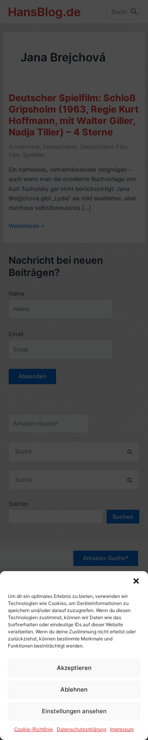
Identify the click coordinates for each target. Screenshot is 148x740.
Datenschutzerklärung (81, 729)
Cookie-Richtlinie (33, 729)
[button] (136, 581)
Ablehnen (74, 689)
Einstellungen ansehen (74, 711)
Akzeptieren (74, 668)
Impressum (122, 729)
